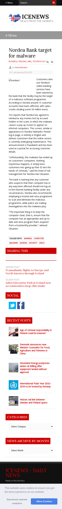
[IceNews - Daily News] (31, 23)
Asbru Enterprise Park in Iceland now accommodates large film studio (28, 284)
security (33, 243)
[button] (45, 492)
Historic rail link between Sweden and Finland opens (33, 401)
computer (39, 238)
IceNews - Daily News (26, 473)
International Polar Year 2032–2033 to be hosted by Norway (35, 385)
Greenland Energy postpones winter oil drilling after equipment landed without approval (35, 368)
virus (41, 243)
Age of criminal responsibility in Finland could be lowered (36, 332)
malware (13, 243)
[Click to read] (13, 331)
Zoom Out (48, 62)
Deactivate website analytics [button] (17, 501)
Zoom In (52, 62)
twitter (12, 305)
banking (28, 238)
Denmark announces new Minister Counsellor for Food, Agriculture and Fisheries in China (35, 349)
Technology (39, 61)
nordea (23, 243)
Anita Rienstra (21, 67)
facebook (20, 305)
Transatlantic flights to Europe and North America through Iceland (27, 272)
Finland (22, 61)
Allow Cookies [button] (44, 501)
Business (13, 61)
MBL (29, 61)
